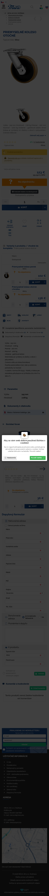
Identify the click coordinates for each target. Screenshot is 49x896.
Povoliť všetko (36, 458)
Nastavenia (11, 458)
